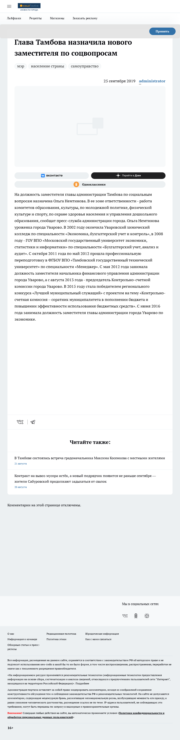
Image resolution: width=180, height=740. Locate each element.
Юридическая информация (102, 633)
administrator (152, 80)
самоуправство (85, 66)
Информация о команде (22, 639)
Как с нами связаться (98, 639)
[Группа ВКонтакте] (51, 175)
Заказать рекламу (85, 18)
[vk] (20, 422)
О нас (10, 633)
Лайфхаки (14, 18)
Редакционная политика (61, 633)
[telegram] (34, 422)
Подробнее (82, 683)
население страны (47, 66)
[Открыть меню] (9, 6)
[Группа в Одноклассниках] (90, 184)
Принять (162, 31)
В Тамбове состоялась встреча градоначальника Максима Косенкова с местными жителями (89, 460)
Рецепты (35, 18)
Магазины (57, 18)
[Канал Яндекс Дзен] (128, 175)
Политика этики (56, 639)
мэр (20, 66)
